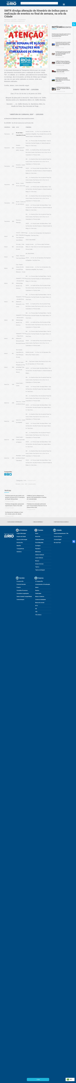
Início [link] (5, 21)
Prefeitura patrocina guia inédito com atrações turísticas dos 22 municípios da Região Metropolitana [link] (15, 497)
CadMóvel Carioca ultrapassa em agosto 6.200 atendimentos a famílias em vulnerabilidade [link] (36, 497)
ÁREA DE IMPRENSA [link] (38, 521)
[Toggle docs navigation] (64, 4)
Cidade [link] (8, 21)
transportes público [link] (32, 484)
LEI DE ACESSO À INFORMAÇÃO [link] (15, 521)
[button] (56, 3)
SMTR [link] (26, 484)
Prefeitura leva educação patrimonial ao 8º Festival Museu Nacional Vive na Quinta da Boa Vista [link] (37, 505)
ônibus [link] (22, 484)
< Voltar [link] (38, 1079)
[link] (74, 24)
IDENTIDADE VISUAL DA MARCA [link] (61, 521)
